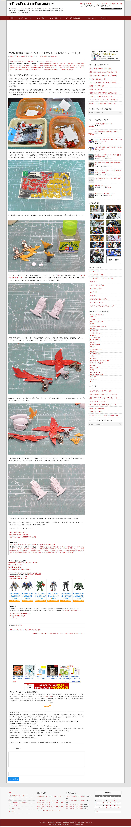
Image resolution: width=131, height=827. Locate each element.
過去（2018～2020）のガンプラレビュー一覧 (103, 72)
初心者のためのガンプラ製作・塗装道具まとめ (103, 93)
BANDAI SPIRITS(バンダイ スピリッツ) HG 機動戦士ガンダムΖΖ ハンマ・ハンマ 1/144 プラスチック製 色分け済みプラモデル (40, 595)
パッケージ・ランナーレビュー (47, 61)
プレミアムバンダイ (96, 314)
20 (107, 805)
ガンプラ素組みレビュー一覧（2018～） (107, 131)
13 (107, 803)
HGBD (92, 351)
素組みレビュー (32, 61)
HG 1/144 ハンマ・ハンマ (15, 566)
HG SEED (93, 331)
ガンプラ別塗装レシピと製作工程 (18, 802)
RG (91, 324)
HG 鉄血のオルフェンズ (97, 326)
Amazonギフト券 (47, 696)
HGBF (92, 328)
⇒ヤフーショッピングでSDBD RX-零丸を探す (22, 537)
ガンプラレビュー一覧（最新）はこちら (20, 613)
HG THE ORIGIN (95, 333)
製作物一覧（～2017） (96, 89)
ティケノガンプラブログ (96, 285)
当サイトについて (101, 4)
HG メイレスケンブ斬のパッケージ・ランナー (49, 810)
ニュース (93, 379)
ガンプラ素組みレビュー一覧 (103, 124)
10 (95, 803)
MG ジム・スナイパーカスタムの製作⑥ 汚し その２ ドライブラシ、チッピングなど (59, 633)
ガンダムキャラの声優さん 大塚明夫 (76, 800)
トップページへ (14, 618)
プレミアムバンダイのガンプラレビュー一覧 (102, 82)
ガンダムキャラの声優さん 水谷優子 (76, 796)
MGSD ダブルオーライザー (15, 564)
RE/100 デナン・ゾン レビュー (74, 804)
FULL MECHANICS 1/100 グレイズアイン (19, 569)
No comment (53, 56)
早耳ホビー (92, 282)
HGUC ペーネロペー (96, 374)
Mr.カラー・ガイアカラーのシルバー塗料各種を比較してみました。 (108, 156)
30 (118, 807)
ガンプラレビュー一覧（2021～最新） (101, 68)
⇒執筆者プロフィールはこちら (73, 610)
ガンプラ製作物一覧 (55, 18)
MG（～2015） (94, 337)
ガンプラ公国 (93, 292)
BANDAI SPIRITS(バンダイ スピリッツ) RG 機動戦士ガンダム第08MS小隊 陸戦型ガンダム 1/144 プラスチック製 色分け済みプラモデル (53, 595)
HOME (11, 18)
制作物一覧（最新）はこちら (17, 616)
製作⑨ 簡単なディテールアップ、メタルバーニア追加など (59, 69)
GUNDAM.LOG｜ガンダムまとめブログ (101, 278)
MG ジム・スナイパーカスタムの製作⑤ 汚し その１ (25, 630)
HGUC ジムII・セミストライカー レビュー (48, 800)
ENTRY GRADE (95, 372)
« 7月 (96, 811)
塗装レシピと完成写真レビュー (17, 61)
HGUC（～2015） (96, 321)
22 (114, 805)
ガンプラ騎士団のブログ (96, 302)
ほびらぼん (92, 295)
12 (103, 803)
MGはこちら (38, 575)
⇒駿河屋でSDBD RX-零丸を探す (18, 534)
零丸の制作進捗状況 (36, 67)
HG (91, 381)
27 (107, 807)
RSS (81, 4)
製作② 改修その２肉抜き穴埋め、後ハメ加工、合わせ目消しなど (56, 63)
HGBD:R (93, 342)
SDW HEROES (95, 340)
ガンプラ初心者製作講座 (73, 18)
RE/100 (92, 358)
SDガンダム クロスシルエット (99, 360)
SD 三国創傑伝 (94, 354)
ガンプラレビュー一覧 (25, 18)
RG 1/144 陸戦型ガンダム (15, 568)
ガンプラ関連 (40, 18)
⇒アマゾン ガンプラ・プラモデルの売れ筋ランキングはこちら (24, 573)
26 (103, 807)
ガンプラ (32, 56)
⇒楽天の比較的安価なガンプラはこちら (18, 578)
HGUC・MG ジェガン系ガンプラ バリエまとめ (103, 100)
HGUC (92, 317)
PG (91, 370)
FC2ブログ (104, 18)
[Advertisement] (46, 35)
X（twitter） (89, 4)
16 (118, 803)
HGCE (92, 347)
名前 (9, 771)
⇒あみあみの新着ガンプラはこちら (17, 576)
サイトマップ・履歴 (116, 4)
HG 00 (92, 335)
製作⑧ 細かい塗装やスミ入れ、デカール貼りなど (28, 69)
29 (114, 807)
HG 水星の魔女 (94, 344)
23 (118, 805)
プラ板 (57, 275)
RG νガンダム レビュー (102, 186)
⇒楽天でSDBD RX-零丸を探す (17, 532)
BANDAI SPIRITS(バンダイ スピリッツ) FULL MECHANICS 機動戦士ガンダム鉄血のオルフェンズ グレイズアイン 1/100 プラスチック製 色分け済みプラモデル (66, 595)
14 (111, 803)
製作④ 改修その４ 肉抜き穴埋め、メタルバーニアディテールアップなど (58, 65)
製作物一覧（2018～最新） (97, 86)
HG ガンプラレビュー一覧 (97, 79)
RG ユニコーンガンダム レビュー (105, 194)
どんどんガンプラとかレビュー (98, 299)
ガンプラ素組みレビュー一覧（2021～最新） (108, 178)
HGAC (92, 356)
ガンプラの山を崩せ (95, 289)
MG (92, 319)
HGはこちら (31, 575)
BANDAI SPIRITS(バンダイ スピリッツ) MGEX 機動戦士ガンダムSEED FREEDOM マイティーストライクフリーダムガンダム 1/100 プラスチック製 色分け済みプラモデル (14, 595)
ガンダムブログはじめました (64, 824)
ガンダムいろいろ (90, 18)
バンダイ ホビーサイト (96, 275)
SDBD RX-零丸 (43, 56)
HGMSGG (93, 367)
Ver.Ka (92, 377)
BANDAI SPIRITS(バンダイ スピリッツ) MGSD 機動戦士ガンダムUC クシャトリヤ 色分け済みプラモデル (78, 595)
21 (111, 805)
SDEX (92, 365)
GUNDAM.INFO (94, 271)
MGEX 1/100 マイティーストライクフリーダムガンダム (22, 562)
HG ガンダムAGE (95, 349)
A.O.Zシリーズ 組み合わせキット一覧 (100, 96)
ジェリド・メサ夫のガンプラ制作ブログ (101, 306)
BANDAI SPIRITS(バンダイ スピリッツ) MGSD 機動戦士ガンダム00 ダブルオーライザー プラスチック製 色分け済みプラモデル (27, 595)
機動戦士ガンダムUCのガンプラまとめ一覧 (102, 103)
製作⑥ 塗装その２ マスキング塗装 (53, 67)
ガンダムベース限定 (96, 363)
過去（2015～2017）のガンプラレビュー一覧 (103, 75)
